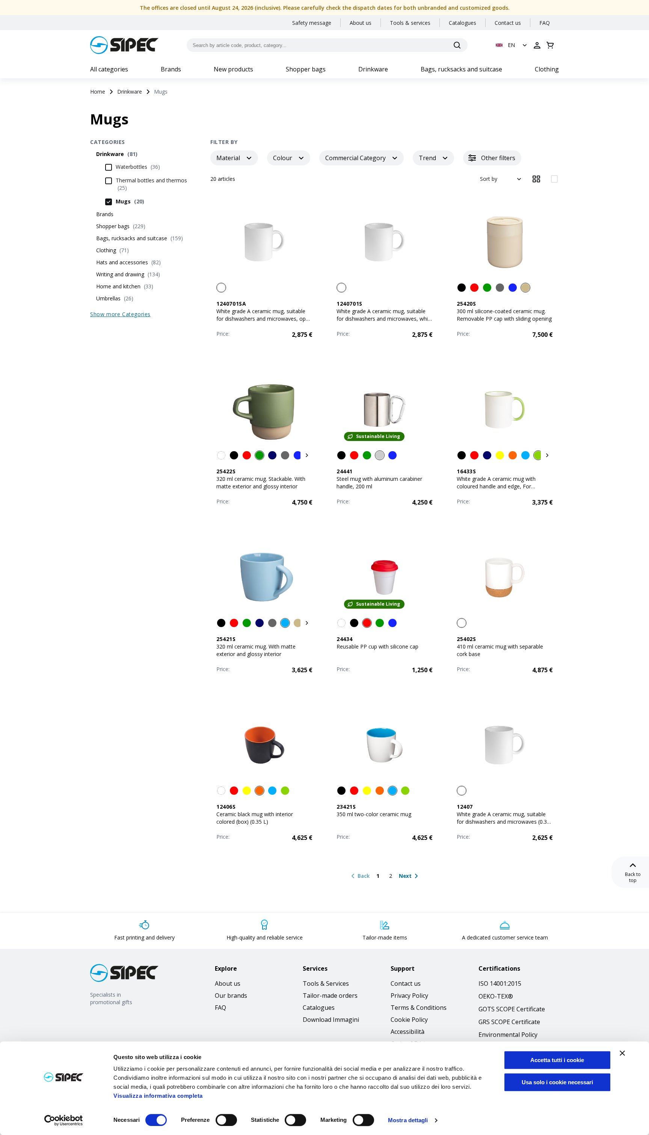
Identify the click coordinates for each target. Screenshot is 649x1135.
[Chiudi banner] (622, 1053)
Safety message (311, 22)
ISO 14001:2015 (499, 983)
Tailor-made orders (330, 995)
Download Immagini (331, 1019)
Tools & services (410, 22)
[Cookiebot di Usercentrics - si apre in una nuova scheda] (64, 1120)
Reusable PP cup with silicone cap (377, 646)
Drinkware (373, 69)
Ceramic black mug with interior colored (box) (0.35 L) (254, 818)
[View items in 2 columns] (554, 178)
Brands (171, 69)
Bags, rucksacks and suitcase (461, 69)
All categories (109, 69)
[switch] (226, 1120)
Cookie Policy (409, 1019)
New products (233, 69)
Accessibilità (407, 1031)
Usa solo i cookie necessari (557, 1082)
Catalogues (462, 22)
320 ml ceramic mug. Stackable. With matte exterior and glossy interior (260, 482)
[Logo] (124, 45)
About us (360, 22)
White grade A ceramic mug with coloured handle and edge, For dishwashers (496, 486)
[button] (512, 45)
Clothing (547, 69)
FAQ (544, 22)
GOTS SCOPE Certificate (511, 1009)
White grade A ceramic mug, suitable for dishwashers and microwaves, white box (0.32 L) (385, 319)
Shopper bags (306, 69)
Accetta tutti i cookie (557, 1060)
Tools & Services (326, 983)
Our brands (231, 995)
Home (97, 91)
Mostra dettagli (408, 1120)
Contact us (508, 22)
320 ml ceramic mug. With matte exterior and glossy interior (256, 650)
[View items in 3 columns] (536, 178)
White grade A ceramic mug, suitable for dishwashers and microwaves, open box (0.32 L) (264, 319)
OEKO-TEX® (495, 996)
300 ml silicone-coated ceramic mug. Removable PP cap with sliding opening (504, 315)
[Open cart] (550, 45)
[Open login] (537, 45)
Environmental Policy (507, 1034)
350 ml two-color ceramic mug (374, 814)
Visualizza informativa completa (158, 1096)
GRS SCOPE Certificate (509, 1022)
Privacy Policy (409, 995)
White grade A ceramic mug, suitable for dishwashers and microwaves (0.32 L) (503, 822)
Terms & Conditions (419, 1007)
